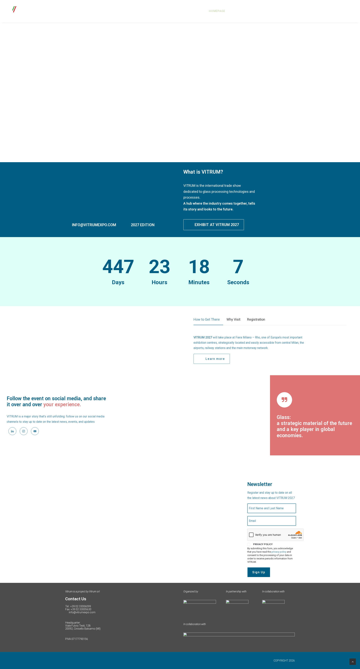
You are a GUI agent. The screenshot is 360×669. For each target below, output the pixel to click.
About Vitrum (242, 11)
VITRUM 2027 (272, 11)
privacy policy (279, 551)
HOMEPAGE (217, 11)
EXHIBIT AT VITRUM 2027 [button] (217, 224)
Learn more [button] (215, 359)
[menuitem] (218, 11)
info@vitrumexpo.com (82, 612)
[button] (12, 431)
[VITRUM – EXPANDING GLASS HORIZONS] (27, 11)
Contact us (344, 11)
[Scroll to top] (353, 661)
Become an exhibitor (308, 11)
